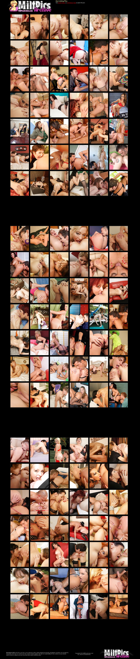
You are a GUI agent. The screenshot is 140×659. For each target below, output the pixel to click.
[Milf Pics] (29, 12)
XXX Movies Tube (71, 2)
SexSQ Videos (61, 2)
